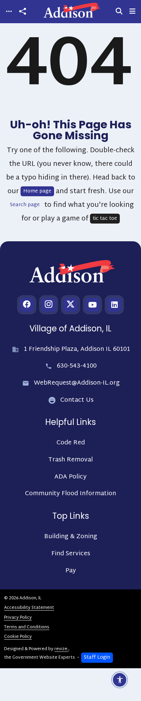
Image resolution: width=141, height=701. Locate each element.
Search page (25, 205)
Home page (37, 191)
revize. (61, 649)
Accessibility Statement (29, 607)
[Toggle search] (119, 11)
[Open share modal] (22, 11)
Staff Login (97, 657)
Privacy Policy (18, 617)
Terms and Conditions (26, 627)
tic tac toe (105, 218)
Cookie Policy (18, 636)
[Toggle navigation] (9, 11)
